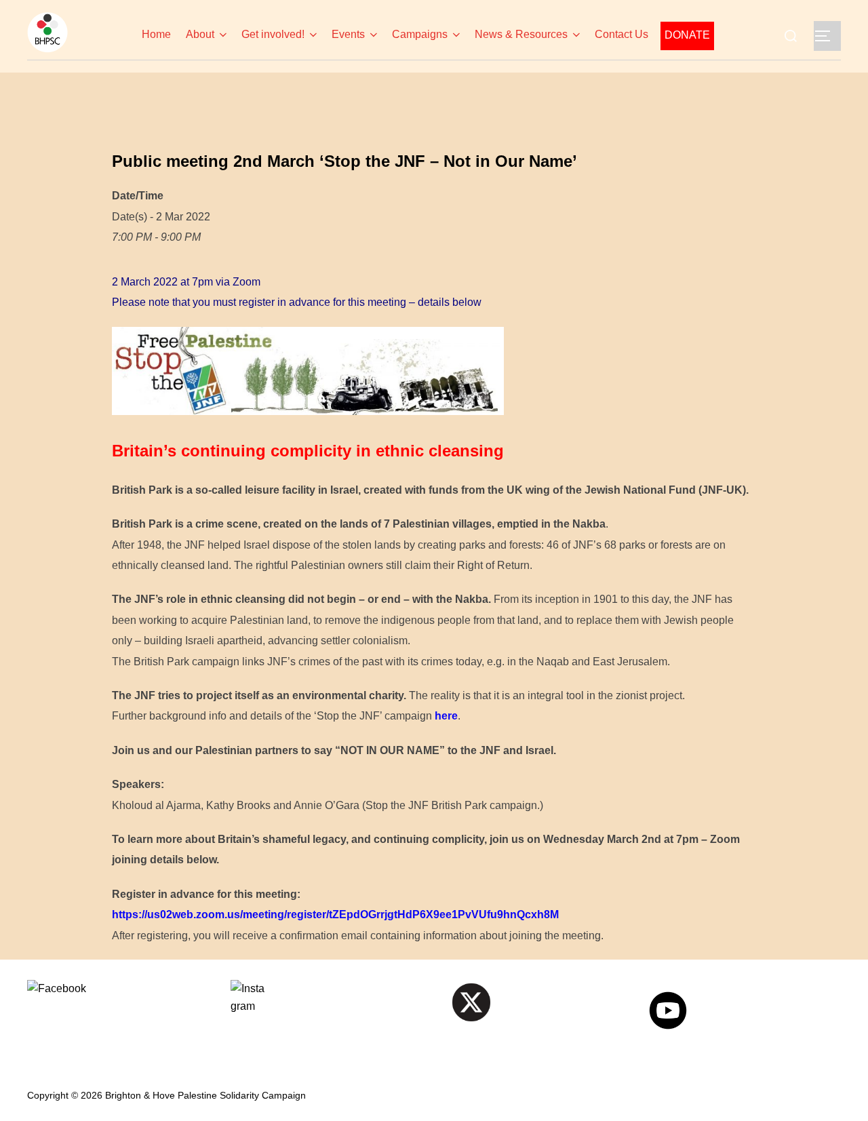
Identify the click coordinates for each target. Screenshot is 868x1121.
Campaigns (420, 34)
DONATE (687, 35)
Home (158, 34)
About (200, 34)
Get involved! (272, 34)
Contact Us (621, 34)
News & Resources (521, 34)
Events (348, 34)
